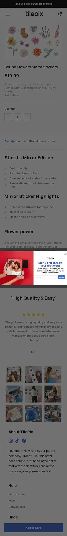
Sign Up (61, 277)
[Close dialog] (65, 253)
